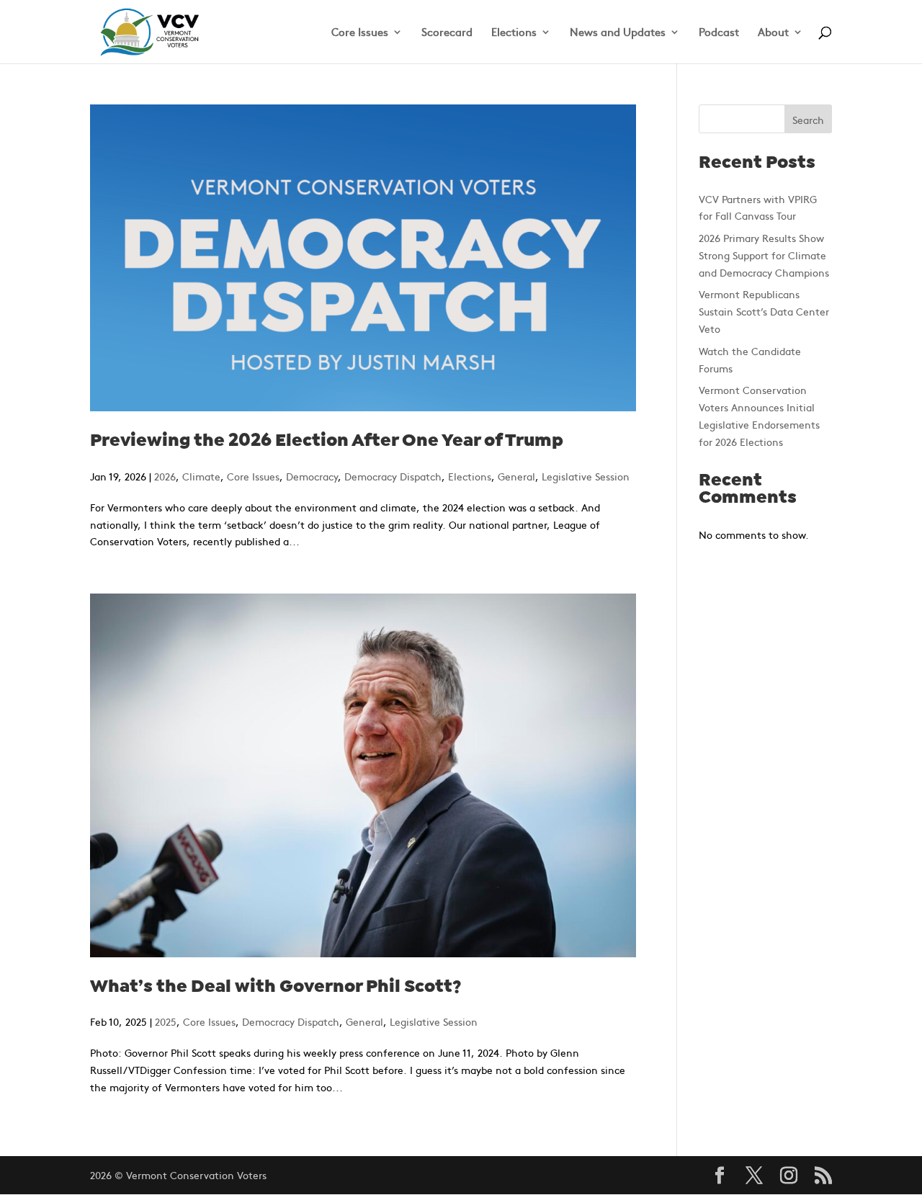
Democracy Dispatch (393, 476)
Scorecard (447, 33)
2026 (165, 476)
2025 (165, 1021)
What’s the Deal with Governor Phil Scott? (276, 987)
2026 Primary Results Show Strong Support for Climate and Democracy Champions (764, 255)
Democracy (312, 476)
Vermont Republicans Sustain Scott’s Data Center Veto (764, 311)
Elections (514, 33)
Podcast (719, 33)
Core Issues (359, 33)
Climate (201, 476)
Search (808, 119)
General (516, 476)
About (773, 33)
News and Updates (618, 33)
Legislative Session (586, 476)
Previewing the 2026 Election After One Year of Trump (326, 441)
